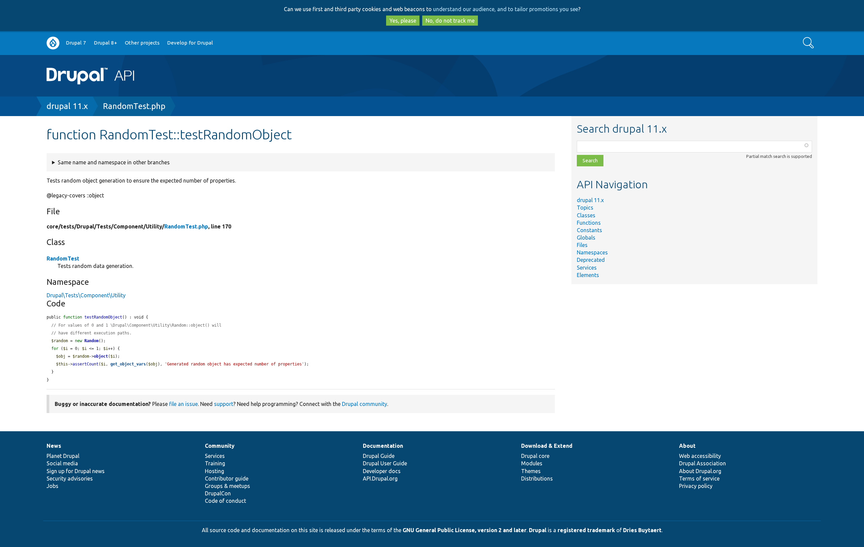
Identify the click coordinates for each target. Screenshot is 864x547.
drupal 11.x (67, 106)
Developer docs (382, 471)
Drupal (537, 530)
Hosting (214, 471)
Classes (586, 215)
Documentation (383, 446)
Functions (589, 223)
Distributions (537, 478)
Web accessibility (700, 456)
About (687, 446)
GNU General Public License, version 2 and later (464, 530)
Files (582, 245)
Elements (588, 275)
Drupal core (535, 456)
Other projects (142, 43)
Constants (589, 230)
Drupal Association (702, 463)
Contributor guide (226, 478)
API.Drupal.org (380, 478)
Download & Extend (546, 446)
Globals (586, 238)
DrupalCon (218, 493)
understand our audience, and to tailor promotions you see (505, 9)
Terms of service (699, 478)
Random (91, 340)
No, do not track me (450, 21)
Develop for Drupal (190, 43)
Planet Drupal (63, 456)
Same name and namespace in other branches (114, 162)
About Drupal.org (700, 471)
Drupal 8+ (105, 43)
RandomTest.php (134, 106)
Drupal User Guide (385, 463)
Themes (531, 471)
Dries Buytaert (642, 530)
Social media (62, 463)
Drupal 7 (76, 43)
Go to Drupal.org (53, 43)
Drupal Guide (379, 456)
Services (587, 268)
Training (215, 463)
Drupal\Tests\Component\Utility (86, 295)
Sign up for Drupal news (76, 471)
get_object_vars (128, 364)
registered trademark (586, 530)
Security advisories (70, 478)
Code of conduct (225, 501)
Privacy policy (695, 486)
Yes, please (402, 21)
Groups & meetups (227, 486)
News (54, 446)
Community (220, 446)
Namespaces (592, 252)
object (101, 356)
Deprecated (591, 260)
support (223, 404)
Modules (531, 463)
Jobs (52, 486)
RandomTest (63, 258)
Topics (585, 207)
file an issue (183, 404)
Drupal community (364, 404)
